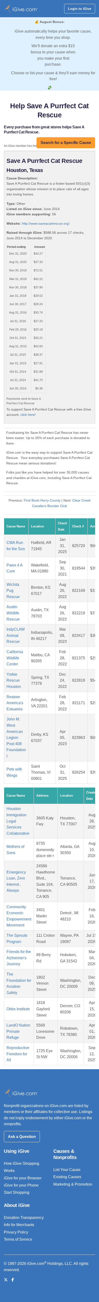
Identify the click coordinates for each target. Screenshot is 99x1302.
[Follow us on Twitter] (6, 1280)
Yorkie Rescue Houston (13, 680)
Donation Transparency (24, 1218)
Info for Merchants (19, 1225)
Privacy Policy (16, 1232)
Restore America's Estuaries (14, 703)
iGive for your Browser (23, 1178)
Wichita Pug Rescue (13, 590)
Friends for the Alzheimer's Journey (18, 958)
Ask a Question (22, 1137)
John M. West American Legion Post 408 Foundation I (16, 737)
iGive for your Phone (21, 1185)
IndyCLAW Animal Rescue (15, 635)
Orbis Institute (18, 1009)
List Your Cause (66, 1170)
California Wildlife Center (14, 658)
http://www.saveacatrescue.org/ (45, 223)
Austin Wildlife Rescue (13, 613)
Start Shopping (16, 1192)
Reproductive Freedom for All (17, 1054)
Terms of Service (18, 1239)
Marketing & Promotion (72, 1184)
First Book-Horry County (42, 500)
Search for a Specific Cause (66, 143)
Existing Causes (67, 1177)
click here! (28, 415)
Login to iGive (79, 9)
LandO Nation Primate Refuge (18, 1031)
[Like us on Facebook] (13, 1280)
